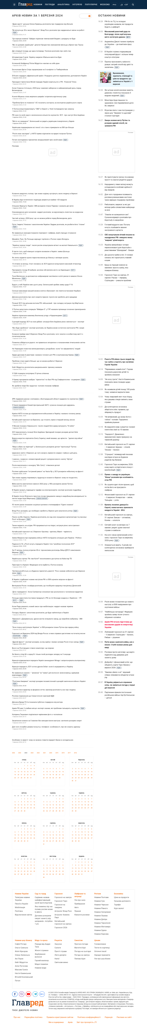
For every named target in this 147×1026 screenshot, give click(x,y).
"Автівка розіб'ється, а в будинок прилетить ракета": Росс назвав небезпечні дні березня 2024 (48, 572)
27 (18, 778)
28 (21, 778)
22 (24, 774)
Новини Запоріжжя (102, 912)
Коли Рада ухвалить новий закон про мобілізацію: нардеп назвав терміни (42, 606)
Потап (17, 981)
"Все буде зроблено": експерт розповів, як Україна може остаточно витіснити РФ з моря (48, 328)
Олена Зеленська (22, 955)
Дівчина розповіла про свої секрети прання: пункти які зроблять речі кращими (44, 297)
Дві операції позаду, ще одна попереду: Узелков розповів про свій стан (41, 51)
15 (24, 771)
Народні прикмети (102, 955)
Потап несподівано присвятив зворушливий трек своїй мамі (39, 140)
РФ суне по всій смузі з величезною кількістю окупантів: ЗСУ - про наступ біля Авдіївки (48, 115)
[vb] (21, 994)
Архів (70, 1022)
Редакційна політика (33, 1017)
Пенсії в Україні (21, 904)
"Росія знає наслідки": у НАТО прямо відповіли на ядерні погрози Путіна (42, 134)
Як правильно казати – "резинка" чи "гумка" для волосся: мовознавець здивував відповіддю (45, 674)
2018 (63, 753)
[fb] (15, 994)
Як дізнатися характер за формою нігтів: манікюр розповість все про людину (44, 690)
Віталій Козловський (24, 977)
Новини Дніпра (100, 919)
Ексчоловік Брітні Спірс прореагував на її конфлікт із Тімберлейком (40, 70)
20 (18, 774)
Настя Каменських (23, 973)
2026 (13, 753)
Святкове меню (61, 962)
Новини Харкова (101, 934)
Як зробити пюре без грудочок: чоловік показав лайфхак (35, 386)
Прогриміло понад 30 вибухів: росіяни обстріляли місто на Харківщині (43, 270)
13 (18, 771)
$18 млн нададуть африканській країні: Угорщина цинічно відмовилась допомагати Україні (49, 76)
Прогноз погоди (81, 944)
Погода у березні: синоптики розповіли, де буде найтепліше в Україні (40, 613)
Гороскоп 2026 (61, 927)
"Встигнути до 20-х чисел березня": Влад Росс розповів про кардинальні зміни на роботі (48, 31)
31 (31, 778)
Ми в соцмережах (56, 1022)
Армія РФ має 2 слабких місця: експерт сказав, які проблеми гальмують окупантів (48, 708)
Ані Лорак (19, 959)
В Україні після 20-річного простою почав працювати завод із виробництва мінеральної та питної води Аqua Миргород (49, 497)
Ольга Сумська (21, 948)
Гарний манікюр (42, 960)
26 (15, 778)
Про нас (17, 1017)
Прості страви (61, 951)
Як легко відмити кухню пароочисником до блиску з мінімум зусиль (40, 258)
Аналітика (64, 4)
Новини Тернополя (102, 923)
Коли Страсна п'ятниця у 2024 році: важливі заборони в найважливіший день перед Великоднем (46, 89)
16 (27, 771)
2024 (25, 753)
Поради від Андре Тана (42, 945)
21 (21, 774)
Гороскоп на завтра (63, 897)
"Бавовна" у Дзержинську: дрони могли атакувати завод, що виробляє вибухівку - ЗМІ (47, 620)
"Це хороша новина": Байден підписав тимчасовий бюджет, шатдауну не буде (43, 39)
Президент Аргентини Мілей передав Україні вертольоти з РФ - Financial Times (44, 82)
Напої (57, 959)
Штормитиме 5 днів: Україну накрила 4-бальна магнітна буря (36, 57)
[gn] (42, 994)
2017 (69, 753)
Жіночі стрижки (41, 950)
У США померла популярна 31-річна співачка (30, 373)
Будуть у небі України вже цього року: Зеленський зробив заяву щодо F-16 (42, 285)
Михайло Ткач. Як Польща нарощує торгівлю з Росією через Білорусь (40, 239)
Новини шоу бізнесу (23, 940)
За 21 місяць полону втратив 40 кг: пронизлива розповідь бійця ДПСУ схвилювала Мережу (46, 551)
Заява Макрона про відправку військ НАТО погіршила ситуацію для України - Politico (47, 538)
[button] (14, 4)
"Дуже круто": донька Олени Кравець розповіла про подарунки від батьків (42, 24)
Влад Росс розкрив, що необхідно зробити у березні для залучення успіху (44, 511)
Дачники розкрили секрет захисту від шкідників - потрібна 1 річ (43, 920)
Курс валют (119, 908)
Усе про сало (79, 900)
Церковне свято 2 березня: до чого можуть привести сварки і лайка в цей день (44, 453)
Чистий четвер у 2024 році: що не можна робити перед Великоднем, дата (42, 218)
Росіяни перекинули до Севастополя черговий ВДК (33, 696)
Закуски (58, 944)
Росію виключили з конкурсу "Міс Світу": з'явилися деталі (36, 465)
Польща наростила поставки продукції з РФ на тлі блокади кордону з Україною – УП (47, 599)
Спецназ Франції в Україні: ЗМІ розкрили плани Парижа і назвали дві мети (43, 206)
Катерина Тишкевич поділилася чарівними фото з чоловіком (37, 714)
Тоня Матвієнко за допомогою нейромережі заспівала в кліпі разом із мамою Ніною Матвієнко (47, 277)
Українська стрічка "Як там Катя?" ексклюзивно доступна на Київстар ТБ (42, 559)
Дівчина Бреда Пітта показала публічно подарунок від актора (37, 702)
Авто (76, 907)
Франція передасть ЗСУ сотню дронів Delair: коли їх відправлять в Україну (42, 667)
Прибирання (79, 904)
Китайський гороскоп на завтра (63, 922)
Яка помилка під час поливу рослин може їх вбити (44, 909)
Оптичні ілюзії (100, 951)
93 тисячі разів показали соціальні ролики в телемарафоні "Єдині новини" (42, 505)
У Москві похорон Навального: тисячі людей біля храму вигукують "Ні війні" (43, 426)
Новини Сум (99, 901)
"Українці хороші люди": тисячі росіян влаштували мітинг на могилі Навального (47, 245)
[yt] (28, 994)
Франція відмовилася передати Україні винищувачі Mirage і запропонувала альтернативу (48, 660)
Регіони (97, 894)
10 (31, 768)
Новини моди (40, 968)
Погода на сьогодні (82, 951)
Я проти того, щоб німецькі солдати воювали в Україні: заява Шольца (40, 251)
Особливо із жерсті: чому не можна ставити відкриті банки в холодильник (42, 740)
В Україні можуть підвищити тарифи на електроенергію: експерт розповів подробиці (46, 490)
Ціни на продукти (121, 897)
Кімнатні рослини (81, 915)
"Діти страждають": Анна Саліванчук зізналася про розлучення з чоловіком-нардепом (47, 592)
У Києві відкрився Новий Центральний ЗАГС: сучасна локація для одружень (43, 406)
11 (34, 768)
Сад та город (40, 894)
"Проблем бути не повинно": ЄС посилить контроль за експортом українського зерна (47, 103)
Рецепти (58, 940)
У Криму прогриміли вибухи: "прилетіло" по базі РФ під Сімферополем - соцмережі (48, 380)
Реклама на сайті (124, 1017)
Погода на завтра (82, 955)
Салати (58, 948)
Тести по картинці (102, 948)
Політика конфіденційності (89, 1017)
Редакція (109, 1017)
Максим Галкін (21, 970)
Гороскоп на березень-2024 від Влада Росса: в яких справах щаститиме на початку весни (48, 634)
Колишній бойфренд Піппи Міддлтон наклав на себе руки (35, 63)
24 (31, 774)
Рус (114, 5)
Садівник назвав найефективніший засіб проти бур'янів (43, 900)
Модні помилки (41, 964)
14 (21, 771)
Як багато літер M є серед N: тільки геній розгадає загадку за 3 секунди (41, 654)
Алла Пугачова (21, 966)
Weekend (105, 4)
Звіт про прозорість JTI (87, 1022)
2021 (44, 753)
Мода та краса (41, 940)
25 (34, 774)
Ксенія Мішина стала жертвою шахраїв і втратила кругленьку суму (39, 97)
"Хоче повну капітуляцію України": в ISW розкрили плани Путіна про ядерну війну (45, 627)
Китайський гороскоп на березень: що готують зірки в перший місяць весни (43, 420)
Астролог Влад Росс (63, 911)
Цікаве (97, 940)
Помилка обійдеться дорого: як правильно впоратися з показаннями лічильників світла (48, 343)
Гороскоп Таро (61, 901)
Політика (19, 911)
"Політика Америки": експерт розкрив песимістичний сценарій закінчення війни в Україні (49, 682)
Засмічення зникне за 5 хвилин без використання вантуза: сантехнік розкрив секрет (47, 721)
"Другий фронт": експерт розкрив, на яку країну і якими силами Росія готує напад (47, 642)
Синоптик (78, 940)
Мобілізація (20, 907)
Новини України (21, 894)
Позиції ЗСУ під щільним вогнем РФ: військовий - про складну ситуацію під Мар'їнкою (47, 303)
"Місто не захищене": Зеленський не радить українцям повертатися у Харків (43, 121)
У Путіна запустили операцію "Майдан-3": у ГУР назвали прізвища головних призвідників (49, 309)
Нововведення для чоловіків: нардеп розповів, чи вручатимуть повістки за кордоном (47, 212)
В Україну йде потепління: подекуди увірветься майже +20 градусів (39, 200)
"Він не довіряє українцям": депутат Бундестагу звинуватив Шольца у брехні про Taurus (47, 45)
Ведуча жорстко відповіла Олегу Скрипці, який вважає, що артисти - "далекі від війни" (47, 439)
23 (27, 774)
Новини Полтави (101, 897)
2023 (32, 753)
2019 (56, 753)
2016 (75, 753)
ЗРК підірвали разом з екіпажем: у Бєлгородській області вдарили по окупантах (47, 399)
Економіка (118, 894)
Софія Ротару (21, 944)
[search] (133, 4)
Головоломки (100, 944)
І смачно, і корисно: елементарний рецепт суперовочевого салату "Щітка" (42, 459)
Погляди (50, 4)
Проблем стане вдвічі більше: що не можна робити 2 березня (37, 361)
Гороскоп (59, 894)
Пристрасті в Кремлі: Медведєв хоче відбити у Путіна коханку (37, 565)
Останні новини (111, 15)
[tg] (35, 994)
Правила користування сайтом (60, 1017)
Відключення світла (23, 915)
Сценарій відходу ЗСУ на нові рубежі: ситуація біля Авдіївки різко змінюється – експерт (48, 322)
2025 (19, 753)
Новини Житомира (102, 927)
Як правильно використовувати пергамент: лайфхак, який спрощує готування (44, 233)
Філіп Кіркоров (21, 951)
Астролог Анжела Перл (62, 916)
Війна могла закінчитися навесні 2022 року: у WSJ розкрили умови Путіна (42, 484)
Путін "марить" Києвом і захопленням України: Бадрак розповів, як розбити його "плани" (48, 225)
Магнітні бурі (80, 948)
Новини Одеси (100, 930)
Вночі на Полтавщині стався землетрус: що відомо (33, 648)
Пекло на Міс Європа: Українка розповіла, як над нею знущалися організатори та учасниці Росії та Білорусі (49, 518)
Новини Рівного (101, 908)
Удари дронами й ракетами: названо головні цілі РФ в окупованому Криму (45, 355)
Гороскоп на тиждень (60, 906)
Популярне (91, 4)
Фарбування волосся (40, 955)
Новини (38, 4)
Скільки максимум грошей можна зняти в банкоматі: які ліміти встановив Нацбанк (46, 291)
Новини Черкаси (101, 905)
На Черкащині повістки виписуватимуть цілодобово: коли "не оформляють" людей (46, 349)
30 (27, 778)
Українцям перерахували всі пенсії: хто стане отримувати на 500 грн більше (43, 127)
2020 (50, 753)
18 (34, 771)
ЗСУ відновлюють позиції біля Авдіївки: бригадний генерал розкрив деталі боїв (45, 432)
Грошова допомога (122, 901)
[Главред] (25, 4)
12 (15, 771)
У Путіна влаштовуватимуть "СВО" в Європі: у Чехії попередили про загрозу (43, 109)
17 (31, 771)
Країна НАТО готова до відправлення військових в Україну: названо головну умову (46, 414)
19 (15, 774)
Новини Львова (101, 916)
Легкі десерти (60, 955)
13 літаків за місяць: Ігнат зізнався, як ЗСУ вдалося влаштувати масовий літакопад (46, 264)
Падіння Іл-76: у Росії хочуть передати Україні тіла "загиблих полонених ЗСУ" (43, 544)
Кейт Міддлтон (21, 962)
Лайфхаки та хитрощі (80, 895)
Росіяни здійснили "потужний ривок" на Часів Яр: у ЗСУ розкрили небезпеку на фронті (47, 471)
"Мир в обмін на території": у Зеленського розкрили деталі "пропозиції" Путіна (44, 447)
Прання (77, 911)
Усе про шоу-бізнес (102, 959)
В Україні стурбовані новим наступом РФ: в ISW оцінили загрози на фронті (42, 579)
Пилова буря (79, 959)
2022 (38, 753)
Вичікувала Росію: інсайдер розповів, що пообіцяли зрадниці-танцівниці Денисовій (46, 586)
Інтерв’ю (77, 4)
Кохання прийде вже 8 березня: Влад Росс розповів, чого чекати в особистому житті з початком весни (47, 335)
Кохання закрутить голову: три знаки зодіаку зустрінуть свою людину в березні (44, 194)
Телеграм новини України (22, 898)
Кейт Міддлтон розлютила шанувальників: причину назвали (37, 367)
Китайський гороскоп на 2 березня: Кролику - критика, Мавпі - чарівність (42, 532)
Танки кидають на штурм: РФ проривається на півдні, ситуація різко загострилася (45, 525)
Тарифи (117, 905)
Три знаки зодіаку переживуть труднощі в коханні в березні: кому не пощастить (45, 478)
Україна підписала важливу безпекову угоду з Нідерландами (39, 316)
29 (24, 778)
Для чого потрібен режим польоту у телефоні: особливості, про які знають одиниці (46, 727)
